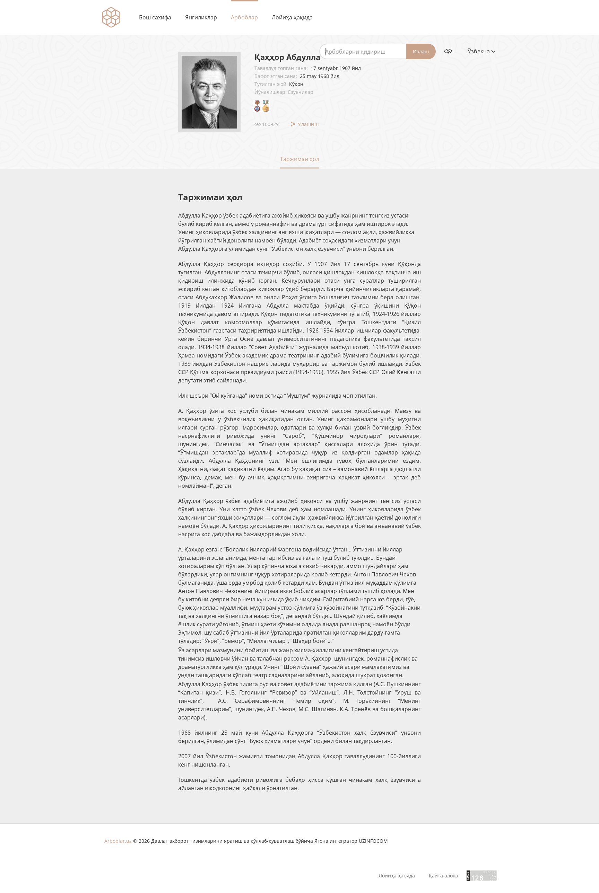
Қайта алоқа (443, 875)
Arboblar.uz (118, 841)
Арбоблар (244, 17)
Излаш (421, 51)
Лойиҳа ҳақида (292, 17)
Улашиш (307, 124)
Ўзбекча (479, 51)
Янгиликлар (201, 17)
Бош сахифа (155, 17)
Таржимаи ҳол (299, 159)
